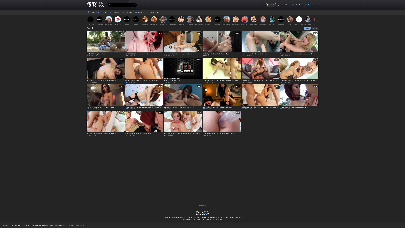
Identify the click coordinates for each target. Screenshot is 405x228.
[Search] (135, 5)
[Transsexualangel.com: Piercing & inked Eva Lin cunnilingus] (299, 70)
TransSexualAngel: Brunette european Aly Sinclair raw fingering (143, 107)
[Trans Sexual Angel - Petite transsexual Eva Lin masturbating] (222, 123)
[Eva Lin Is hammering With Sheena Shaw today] (106, 123)
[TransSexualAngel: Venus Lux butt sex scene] (299, 97)
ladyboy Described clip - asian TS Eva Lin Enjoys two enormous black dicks (260, 107)
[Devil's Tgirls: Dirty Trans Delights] (106, 44)
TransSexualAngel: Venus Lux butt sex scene (294, 107)
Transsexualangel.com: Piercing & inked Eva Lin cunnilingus (298, 80)
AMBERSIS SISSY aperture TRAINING (136, 54)
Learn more (79, 225)
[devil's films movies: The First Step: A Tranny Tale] (183, 97)
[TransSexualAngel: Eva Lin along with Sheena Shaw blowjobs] (183, 123)
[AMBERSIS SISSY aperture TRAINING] (144, 44)
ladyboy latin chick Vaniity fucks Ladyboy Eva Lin (218, 107)
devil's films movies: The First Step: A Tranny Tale (179, 107)
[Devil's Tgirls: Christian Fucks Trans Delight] (222, 44)
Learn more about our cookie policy (231, 217)
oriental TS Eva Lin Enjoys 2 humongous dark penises (142, 80)
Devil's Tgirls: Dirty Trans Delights (97, 54)
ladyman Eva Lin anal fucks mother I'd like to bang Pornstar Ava (260, 80)
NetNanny (211, 219)
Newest (315, 28)
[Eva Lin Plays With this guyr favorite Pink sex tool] (106, 70)
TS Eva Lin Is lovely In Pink (172, 80)
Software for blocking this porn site (194, 219)
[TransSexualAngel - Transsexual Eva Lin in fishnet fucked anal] (299, 44)
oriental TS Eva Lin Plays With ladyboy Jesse (100, 107)
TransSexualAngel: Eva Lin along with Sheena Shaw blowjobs (182, 133)
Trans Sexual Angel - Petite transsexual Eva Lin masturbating (221, 133)
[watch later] (89, 33)
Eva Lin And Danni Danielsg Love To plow (138, 133)
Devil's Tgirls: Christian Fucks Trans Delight (216, 54)
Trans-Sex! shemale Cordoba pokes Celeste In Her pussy (220, 80)
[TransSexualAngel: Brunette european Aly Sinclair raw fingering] (144, 97)
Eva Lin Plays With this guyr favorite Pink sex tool (102, 80)
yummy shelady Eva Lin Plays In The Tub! (254, 54)
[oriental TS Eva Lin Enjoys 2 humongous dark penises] (144, 70)
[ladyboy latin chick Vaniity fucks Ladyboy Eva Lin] (222, 97)
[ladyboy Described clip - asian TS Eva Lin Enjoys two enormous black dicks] (261, 97)
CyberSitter (218, 219)
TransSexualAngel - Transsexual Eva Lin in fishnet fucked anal (298, 54)
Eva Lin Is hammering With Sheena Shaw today (101, 133)
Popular (307, 28)
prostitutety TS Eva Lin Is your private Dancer (178, 54)
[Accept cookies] (401, 225)
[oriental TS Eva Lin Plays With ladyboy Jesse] (106, 97)
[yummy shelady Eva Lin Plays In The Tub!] (261, 44)
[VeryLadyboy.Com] (95, 5)
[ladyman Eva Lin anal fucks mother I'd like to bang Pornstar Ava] (261, 70)
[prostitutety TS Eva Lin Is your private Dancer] (183, 44)
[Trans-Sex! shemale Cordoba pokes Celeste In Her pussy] (222, 70)
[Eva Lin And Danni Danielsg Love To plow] (144, 123)
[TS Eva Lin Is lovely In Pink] (183, 70)
